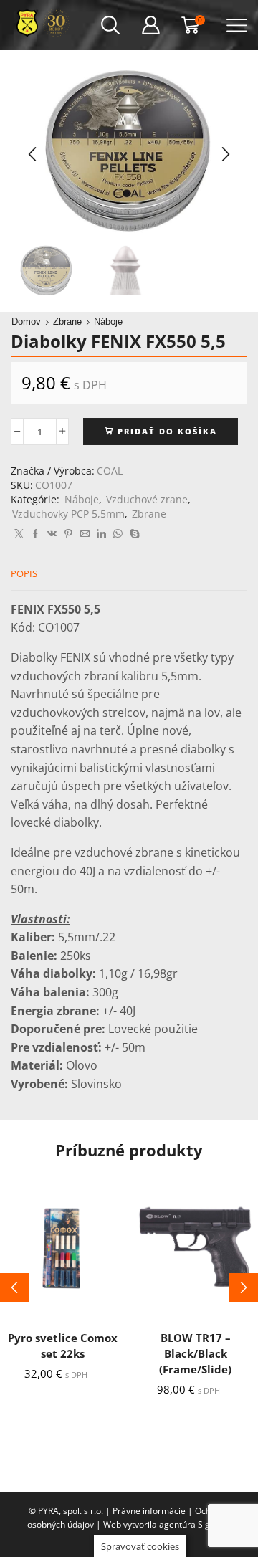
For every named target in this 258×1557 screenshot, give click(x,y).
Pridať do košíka (167, 431)
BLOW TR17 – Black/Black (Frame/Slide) (195, 1353)
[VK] (52, 534)
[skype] (133, 534)
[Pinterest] (68, 534)
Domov (26, 321)
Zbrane (67, 321)
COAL (110, 470)
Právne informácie (149, 1511)
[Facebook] (35, 534)
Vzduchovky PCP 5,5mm (68, 513)
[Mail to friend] (85, 534)
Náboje (108, 321)
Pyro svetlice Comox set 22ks (63, 1345)
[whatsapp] (118, 534)
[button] (32, 154)
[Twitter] (19, 534)
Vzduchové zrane (147, 499)
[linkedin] (101, 534)
